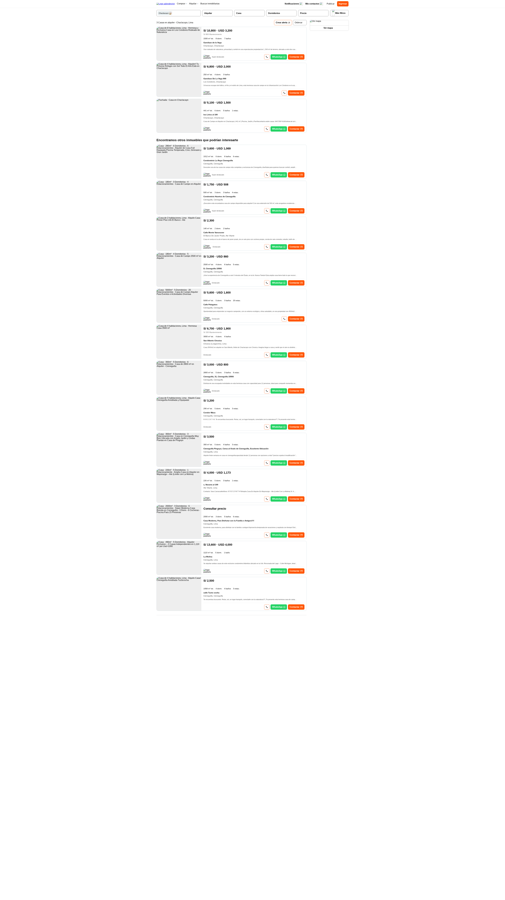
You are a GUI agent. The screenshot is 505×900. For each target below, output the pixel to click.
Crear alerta (281, 22)
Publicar (330, 4)
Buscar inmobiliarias (209, 3)
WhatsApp (277, 57)
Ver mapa (328, 28)
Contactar (294, 57)
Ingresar (343, 4)
